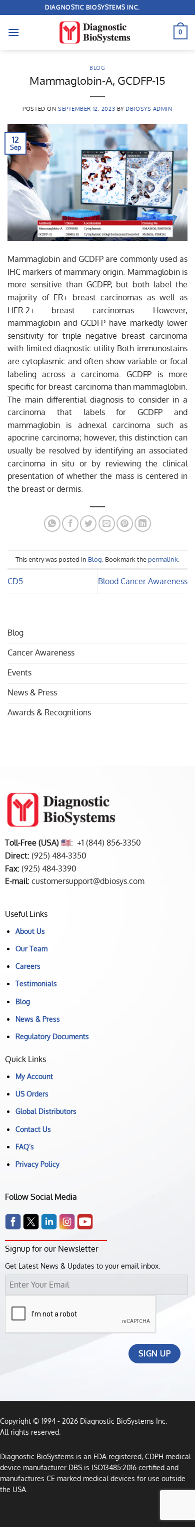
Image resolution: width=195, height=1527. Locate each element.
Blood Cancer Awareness (143, 581)
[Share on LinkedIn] (142, 523)
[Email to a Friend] (106, 523)
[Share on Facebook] (70, 523)
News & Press (38, 1018)
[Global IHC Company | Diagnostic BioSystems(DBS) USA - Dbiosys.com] (98, 32)
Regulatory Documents (52, 1036)
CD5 (15, 581)
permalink (163, 559)
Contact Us (33, 1128)
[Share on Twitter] (88, 523)
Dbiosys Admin (149, 108)
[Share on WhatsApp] (52, 523)
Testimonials (36, 983)
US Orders (32, 1093)
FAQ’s (25, 1146)
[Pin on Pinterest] (124, 523)
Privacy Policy (38, 1163)
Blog (97, 67)
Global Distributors (46, 1110)
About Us (30, 930)
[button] (14, 32)
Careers (28, 965)
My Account (34, 1076)
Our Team (32, 948)
